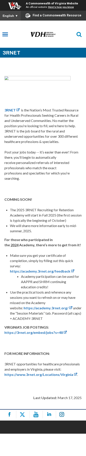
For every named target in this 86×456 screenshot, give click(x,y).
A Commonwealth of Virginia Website (52, 3)
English (10, 16)
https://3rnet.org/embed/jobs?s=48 (33, 332)
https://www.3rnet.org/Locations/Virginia (38, 374)
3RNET (10, 110)
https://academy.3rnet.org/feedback (40, 271)
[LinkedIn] (50, 414)
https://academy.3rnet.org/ (46, 308)
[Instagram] (63, 414)
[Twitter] (23, 414)
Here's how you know (61, 7)
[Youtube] (37, 414)
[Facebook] (10, 414)
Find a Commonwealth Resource (57, 15)
